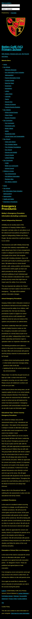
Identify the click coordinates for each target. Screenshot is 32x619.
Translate (13, 13)
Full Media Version (7, 596)
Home (5, 185)
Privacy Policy (13, 598)
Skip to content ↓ (7, 3)
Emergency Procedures (10, 201)
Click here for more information (20, 613)
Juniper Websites (23, 593)
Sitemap (16, 596)
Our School (6, 188)
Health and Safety (8, 199)
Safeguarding (7, 196)
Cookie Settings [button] (22, 598)
